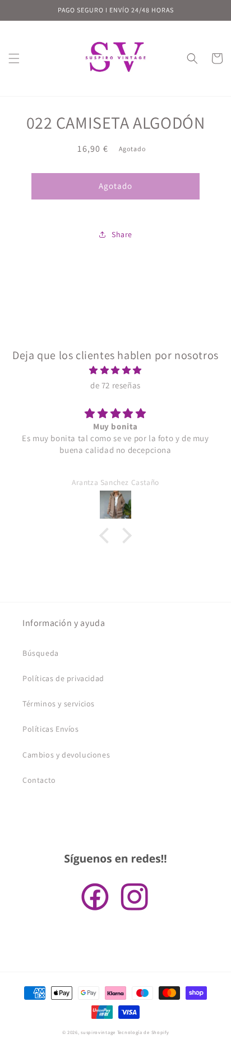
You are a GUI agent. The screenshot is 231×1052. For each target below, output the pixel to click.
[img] (115, 370)
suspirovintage (98, 1032)
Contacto (39, 780)
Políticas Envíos (50, 729)
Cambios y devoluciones (66, 755)
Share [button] (122, 234)
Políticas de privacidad (63, 678)
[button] (14, 58)
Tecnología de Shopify (143, 1032)
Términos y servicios (58, 704)
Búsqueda (40, 653)
